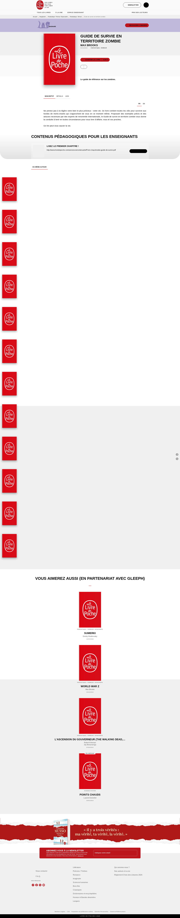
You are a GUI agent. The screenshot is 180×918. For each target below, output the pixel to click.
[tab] (33, 12)
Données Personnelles (101, 911)
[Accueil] (40, 5)
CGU (68, 911)
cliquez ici (80, 856)
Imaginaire (42, 16)
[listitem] (33, 885)
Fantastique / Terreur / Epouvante (58, 16)
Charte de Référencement (117, 911)
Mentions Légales (60, 911)
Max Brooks (89, 45)
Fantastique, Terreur (76, 16)
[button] (132, 5)
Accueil (35, 16)
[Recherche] (146, 5)
